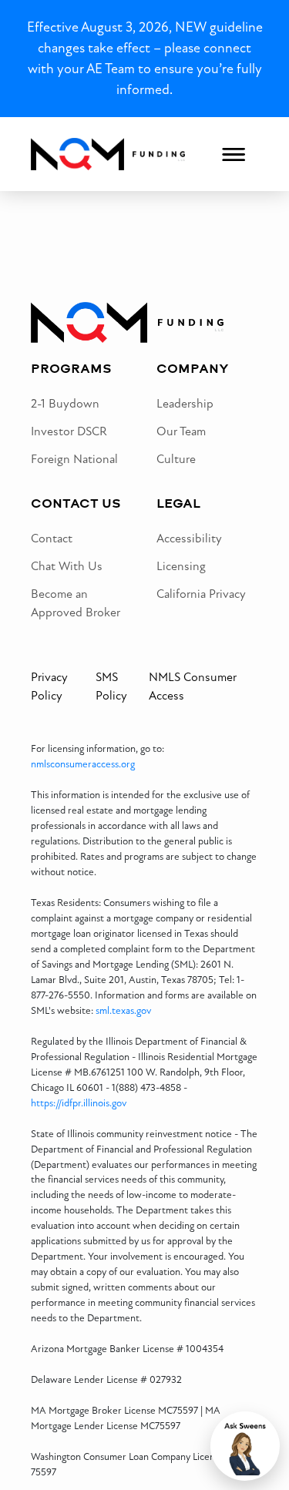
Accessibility (189, 538)
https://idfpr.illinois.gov (78, 1103)
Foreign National (74, 459)
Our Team (181, 431)
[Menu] (233, 154)
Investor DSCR (69, 431)
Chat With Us (66, 566)
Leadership (184, 403)
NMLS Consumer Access (193, 686)
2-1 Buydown (65, 403)
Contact (51, 538)
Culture (176, 459)
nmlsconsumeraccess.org (83, 764)
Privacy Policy (49, 686)
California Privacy (201, 594)
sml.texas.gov (123, 1011)
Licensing (181, 566)
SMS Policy (111, 686)
